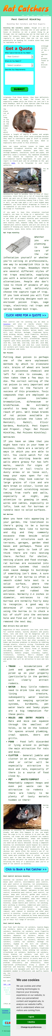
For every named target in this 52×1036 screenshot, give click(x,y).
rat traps (18, 268)
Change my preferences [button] (31, 1027)
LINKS (27, 15)
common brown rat (6, 128)
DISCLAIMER (46, 15)
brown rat (40, 99)
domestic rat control (36, 901)
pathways (25, 546)
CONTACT (38, 15)
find (9, 927)
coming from (31, 200)
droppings (33, 204)
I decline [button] (31, 1022)
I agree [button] (31, 1017)
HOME (23, 15)
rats (31, 194)
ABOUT (33, 15)
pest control (11, 917)
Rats (5, 146)
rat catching (26, 322)
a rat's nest (32, 202)
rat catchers (43, 220)
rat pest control (38, 896)
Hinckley (16, 32)
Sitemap (5, 1010)
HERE (13, 163)
